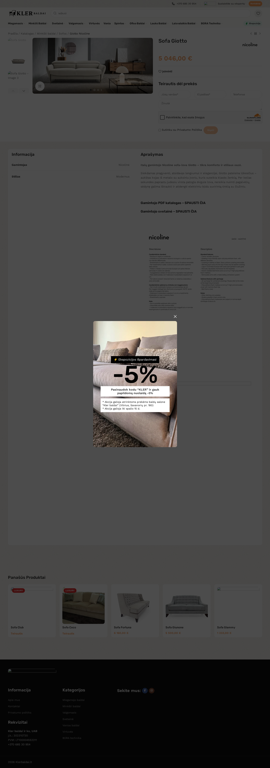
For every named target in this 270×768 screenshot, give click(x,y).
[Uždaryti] (175, 316)
